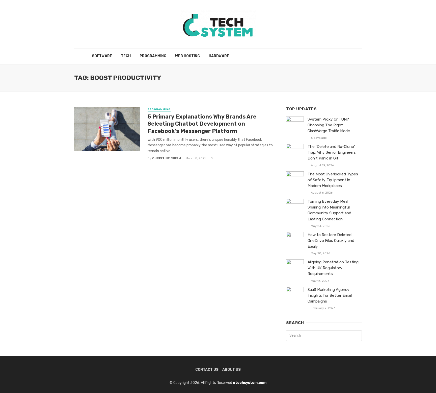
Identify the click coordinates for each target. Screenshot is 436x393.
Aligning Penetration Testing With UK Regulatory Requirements (333, 268)
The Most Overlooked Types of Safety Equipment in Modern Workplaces (333, 180)
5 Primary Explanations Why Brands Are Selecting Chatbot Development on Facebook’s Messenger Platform (202, 123)
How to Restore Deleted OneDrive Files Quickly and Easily (331, 241)
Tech (126, 56)
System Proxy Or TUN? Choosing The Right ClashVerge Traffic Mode (329, 125)
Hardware (219, 56)
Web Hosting (187, 56)
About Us (231, 369)
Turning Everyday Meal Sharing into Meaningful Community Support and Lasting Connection (329, 210)
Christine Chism (166, 158)
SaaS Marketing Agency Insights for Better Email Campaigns (330, 295)
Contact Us (207, 369)
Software (102, 56)
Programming (153, 56)
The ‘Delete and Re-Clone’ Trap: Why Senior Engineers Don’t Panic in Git (332, 152)
